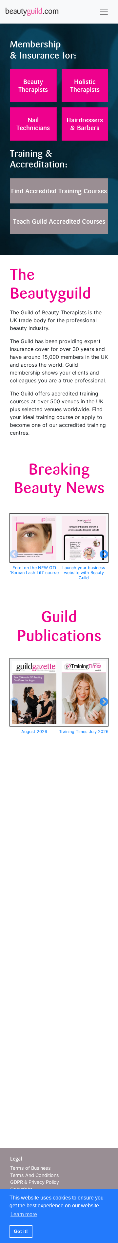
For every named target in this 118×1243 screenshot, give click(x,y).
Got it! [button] (21, 1231)
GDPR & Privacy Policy (34, 1182)
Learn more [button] (23, 1214)
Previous (12, 553)
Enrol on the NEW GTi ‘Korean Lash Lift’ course (34, 570)
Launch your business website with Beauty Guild (83, 572)
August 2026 (34, 731)
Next (102, 553)
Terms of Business (30, 1168)
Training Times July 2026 (83, 731)
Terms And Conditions (34, 1175)
